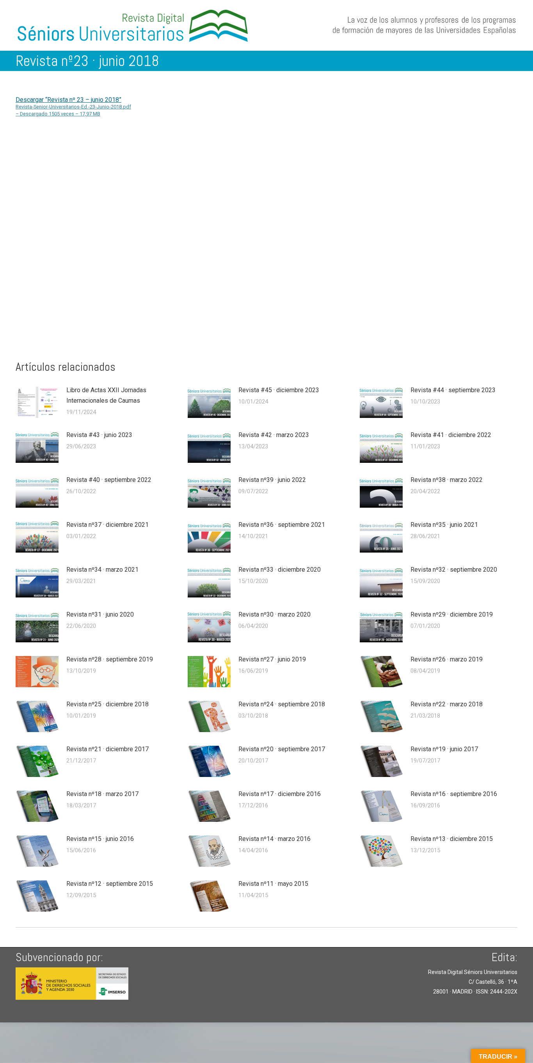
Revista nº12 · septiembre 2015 (109, 883)
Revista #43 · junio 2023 (99, 435)
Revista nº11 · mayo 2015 (273, 883)
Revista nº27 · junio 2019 (272, 659)
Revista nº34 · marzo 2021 (102, 569)
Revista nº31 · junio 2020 (100, 614)
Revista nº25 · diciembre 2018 (107, 704)
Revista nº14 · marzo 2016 (274, 839)
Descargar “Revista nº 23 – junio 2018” (73, 106)
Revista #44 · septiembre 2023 (453, 390)
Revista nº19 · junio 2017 (444, 749)
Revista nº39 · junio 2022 (272, 480)
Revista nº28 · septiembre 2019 (109, 659)
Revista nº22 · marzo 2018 (446, 704)
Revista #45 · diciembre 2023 (278, 390)
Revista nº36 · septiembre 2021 (281, 524)
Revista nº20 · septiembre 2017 (281, 749)
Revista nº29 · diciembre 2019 (451, 614)
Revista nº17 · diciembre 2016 (279, 794)
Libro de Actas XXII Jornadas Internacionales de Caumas (106, 395)
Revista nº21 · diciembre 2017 (107, 749)
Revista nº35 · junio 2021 (444, 524)
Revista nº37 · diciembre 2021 (107, 524)
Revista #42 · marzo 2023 (273, 435)
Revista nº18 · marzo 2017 (102, 794)
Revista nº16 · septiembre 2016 (453, 794)
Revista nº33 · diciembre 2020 (279, 569)
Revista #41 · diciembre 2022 (450, 435)
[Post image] (37, 402)
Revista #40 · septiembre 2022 (108, 480)
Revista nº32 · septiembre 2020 (453, 569)
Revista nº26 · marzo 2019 (446, 659)
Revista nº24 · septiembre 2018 (281, 704)
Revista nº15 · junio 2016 (100, 839)
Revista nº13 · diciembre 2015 (451, 839)
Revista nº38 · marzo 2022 (446, 480)
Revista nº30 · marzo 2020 (274, 614)
